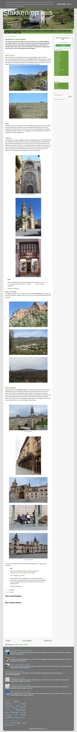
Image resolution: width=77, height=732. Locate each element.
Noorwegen (48, 30)
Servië (16, 715)
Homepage (27, 641)
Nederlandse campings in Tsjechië (20, 685)
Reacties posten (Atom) (21, 644)
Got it (69, 4)
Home (6, 30)
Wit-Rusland (20, 717)
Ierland (18, 706)
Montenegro (8, 710)
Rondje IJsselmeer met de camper (20, 691)
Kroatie (7, 707)
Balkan (16, 701)
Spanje (12, 592)
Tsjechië (14, 717)
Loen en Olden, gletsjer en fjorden (20, 664)
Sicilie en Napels (20, 30)
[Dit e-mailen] (9, 590)
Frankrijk (23, 704)
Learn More (61, 4)
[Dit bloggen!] (10, 590)
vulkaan (15, 725)
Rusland (12, 32)
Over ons (13, 657)
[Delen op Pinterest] (13, 590)
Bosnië (24, 702)
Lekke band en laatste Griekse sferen (21, 650)
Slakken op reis (27, 12)
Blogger (45, 728)
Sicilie (23, 715)
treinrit (11, 725)
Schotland (8, 715)
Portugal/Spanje (41, 30)
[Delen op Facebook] (12, 590)
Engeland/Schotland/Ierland (30, 30)
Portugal (15, 712)
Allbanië (7, 702)
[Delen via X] (11, 590)
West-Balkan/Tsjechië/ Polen (58, 30)
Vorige (7, 641)
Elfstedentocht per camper (18, 678)
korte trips (16, 723)
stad (24, 723)
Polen (7, 712)
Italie (24, 706)
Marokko (68, 30)
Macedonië (15, 707)
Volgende (47, 641)
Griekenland (12, 30)
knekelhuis (7, 723)
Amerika (6, 32)
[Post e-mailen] (6, 589)
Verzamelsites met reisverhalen (14, 671)
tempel (7, 725)
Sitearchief (18, 32)
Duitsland (8, 704)
